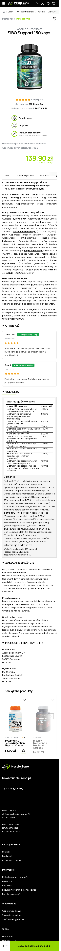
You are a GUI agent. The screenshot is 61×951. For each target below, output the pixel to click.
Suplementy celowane (25, 12)
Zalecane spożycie (24, 175)
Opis (7, 175)
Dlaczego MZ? (9, 941)
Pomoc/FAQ (7, 881)
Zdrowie (11, 12)
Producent (7, 856)
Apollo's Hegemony (29, 29)
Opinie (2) (12, 325)
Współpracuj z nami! (12, 911)
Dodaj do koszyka (34, 946)
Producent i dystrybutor (24, 642)
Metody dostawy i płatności (15, 877)
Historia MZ (7, 936)
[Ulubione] (24, 700)
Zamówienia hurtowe (12, 915)
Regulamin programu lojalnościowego (20, 890)
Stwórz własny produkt (13, 919)
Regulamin (7, 886)
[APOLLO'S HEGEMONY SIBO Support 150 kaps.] (29, 67)
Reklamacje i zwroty (11, 860)
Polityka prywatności (11, 894)
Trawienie (41, 12)
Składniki (44, 175)
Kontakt (6, 852)
